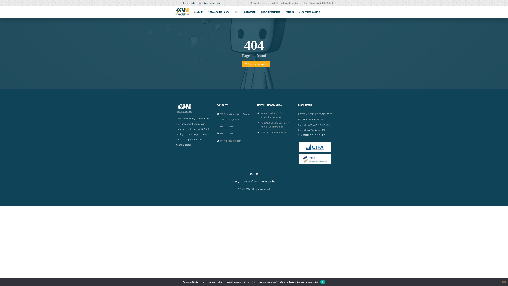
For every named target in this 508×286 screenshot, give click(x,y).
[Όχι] (504, 282)
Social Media (209, 3)
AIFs (236, 12)
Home (185, 3)
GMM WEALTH (250, 12)
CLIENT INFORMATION (270, 12)
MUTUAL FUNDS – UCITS (219, 12)
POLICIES (290, 12)
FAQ (199, 3)
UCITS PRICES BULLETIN (309, 12)
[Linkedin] (256, 174)
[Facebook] (251, 174)
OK (323, 282)
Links (193, 3)
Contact (219, 3)
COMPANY (198, 12)
